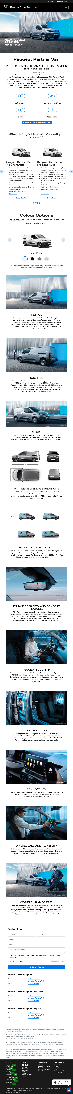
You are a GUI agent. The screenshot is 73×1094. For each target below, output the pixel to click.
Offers (23, 1071)
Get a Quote (21, 198)
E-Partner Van (10, 1077)
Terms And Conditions (60, 1070)
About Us (56, 1068)
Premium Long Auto (36, 223)
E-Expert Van (9, 1081)
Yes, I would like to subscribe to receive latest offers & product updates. (35, 956)
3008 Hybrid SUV (9, 1067)
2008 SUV (8, 1065)
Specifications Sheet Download (36, 122)
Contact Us (57, 1065)
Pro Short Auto (16, 219)
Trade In (24, 1076)
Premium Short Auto (53, 219)
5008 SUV (8, 1070)
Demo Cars (25, 1068)
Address (52, 1)
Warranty (40, 1068)
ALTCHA (61, 961)
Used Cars (25, 1070)
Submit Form (36, 967)
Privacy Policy (58, 1072)
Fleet (55, 1069)
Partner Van (9, 1076)
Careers (56, 1066)
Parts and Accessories (44, 1066)
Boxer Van (9, 1082)
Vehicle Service (42, 1065)
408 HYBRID (9, 1074)
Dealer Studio (20, 1092)
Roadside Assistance (44, 1069)
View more (13, 194)
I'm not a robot (18, 961)
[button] (66, 7)
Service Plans (42, 1070)
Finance (24, 1073)
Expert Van (9, 1079)
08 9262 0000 (62, 1)
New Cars (24, 1067)
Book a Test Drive (27, 1074)
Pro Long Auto (33, 219)
